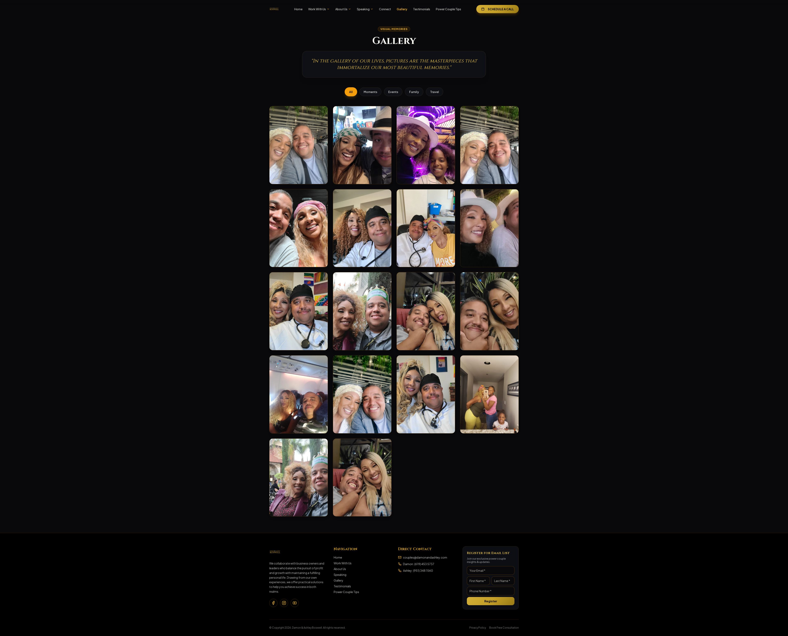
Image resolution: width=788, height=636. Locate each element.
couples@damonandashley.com (425, 557)
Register (490, 601)
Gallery (402, 9)
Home (298, 9)
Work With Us (317, 9)
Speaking (363, 9)
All (351, 92)
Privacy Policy (477, 627)
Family (414, 92)
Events (393, 92)
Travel (434, 92)
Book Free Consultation (504, 627)
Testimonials (421, 9)
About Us (341, 9)
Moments (370, 92)
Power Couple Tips (448, 9)
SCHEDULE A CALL (501, 9)
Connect (385, 9)
